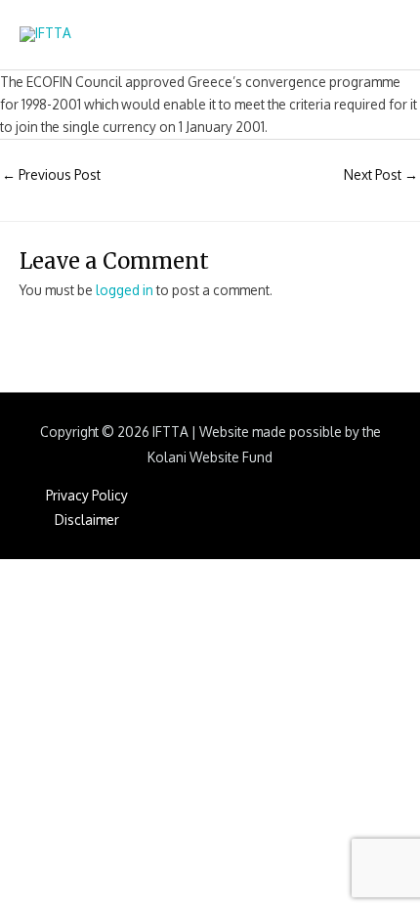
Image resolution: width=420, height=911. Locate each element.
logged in (124, 290)
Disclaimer (87, 519)
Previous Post (51, 174)
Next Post (381, 174)
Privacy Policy (87, 495)
